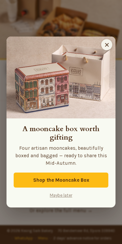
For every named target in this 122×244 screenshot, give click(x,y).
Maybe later (61, 195)
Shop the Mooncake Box (61, 180)
